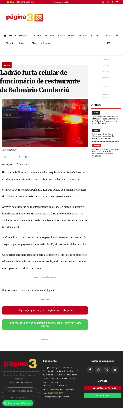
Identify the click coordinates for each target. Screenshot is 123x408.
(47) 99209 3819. (56, 392)
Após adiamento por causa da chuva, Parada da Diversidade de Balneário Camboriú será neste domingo (105, 120)
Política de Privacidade (20, 382)
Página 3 (9, 164)
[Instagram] (98, 369)
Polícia (7, 66)
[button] (117, 35)
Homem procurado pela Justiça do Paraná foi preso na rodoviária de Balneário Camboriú (105, 152)
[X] (19, 157)
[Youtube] (114, 369)
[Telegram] (26, 157)
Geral (96, 113)
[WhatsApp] (5, 157)
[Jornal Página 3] (15, 17)
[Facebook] (12, 157)
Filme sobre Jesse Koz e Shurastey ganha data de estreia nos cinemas (103, 136)
